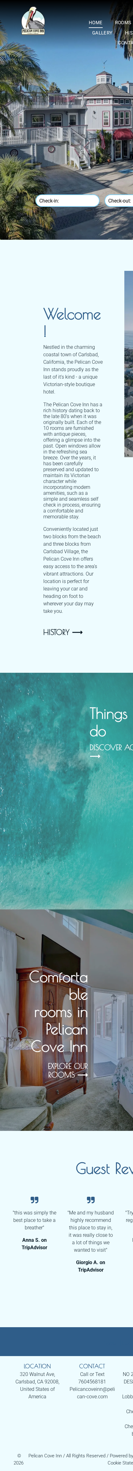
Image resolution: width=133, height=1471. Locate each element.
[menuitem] (96, 23)
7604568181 (92, 1382)
